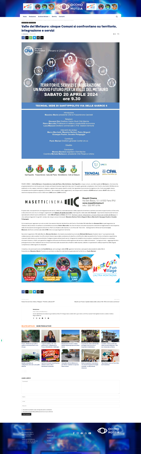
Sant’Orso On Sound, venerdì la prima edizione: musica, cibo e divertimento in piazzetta (50, 364)
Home (23, 20)
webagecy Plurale (70, 451)
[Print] (38, 37)
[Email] (42, 37)
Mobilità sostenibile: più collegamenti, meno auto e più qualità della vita (31, 364)
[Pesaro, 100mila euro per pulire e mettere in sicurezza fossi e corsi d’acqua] (31, 336)
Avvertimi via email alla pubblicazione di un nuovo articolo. (38, 411)
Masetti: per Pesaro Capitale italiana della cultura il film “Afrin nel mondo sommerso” (96, 301)
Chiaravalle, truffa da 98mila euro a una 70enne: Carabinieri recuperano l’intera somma (70, 364)
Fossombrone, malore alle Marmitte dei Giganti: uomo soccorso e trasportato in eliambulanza (90, 345)
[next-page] (25, 371)
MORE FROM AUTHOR (43, 326)
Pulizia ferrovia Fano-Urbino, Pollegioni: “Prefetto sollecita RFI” (38, 301)
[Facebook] (23, 37)
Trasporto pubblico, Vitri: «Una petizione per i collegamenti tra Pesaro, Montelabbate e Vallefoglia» (50, 345)
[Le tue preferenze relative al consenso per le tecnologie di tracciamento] (1, 340)
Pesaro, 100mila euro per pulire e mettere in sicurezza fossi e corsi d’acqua (30, 345)
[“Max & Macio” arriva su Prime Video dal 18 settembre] (110, 355)
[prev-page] (23, 371)
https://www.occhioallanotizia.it (40, 311)
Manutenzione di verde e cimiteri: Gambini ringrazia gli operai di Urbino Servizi (70, 345)
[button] (116, 16)
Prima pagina (84, 341)
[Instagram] (37, 318)
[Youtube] (49, 318)
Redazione (25, 34)
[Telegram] (34, 37)
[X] (27, 37)
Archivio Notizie (32, 22)
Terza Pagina (44, 361)
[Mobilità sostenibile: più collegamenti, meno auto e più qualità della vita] (31, 355)
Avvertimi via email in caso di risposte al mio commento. (37, 409)
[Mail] (40, 318)
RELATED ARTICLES (28, 326)
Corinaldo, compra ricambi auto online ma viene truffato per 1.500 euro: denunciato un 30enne (109, 345)
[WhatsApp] (30, 37)
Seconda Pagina (29, 20)
